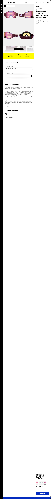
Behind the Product (12, 84)
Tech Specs (9, 117)
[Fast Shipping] (19, 55)
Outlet (48, 2)
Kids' (40, 2)
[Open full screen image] (11, 14)
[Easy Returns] (26, 55)
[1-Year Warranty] (11, 55)
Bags (44, 2)
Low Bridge (46, 489)
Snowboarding (26, 2)
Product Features (11, 110)
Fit (6, 114)
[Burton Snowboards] (10, 2)
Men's (32, 2)
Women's (36, 2)
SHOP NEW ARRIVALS (10, 497)
